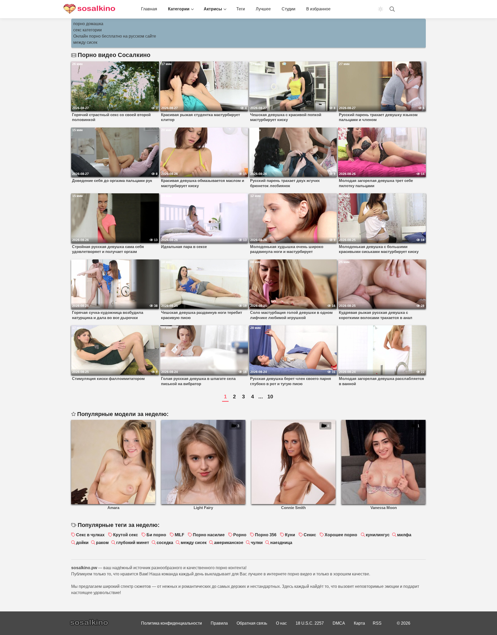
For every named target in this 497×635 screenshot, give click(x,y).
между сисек (85, 42)
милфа (404, 535)
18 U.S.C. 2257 (310, 623)
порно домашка (88, 24)
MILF (179, 535)
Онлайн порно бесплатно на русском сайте (114, 36)
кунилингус (378, 535)
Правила (219, 623)
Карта (359, 623)
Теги (240, 9)
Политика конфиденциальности (171, 623)
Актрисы (213, 9)
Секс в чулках (90, 535)
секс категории (87, 30)
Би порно (156, 535)
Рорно (239, 535)
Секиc (310, 535)
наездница (281, 542)
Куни (290, 535)
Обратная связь (252, 623)
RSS (377, 623)
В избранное (318, 9)
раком (102, 542)
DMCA (339, 623)
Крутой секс (125, 535)
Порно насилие (209, 535)
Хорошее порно (341, 535)
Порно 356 (265, 535)
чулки (257, 542)
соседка (165, 542)
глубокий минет (132, 542)
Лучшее (263, 9)
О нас (281, 623)
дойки (82, 542)
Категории (178, 9)
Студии (288, 9)
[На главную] (89, 9)
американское (228, 542)
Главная (149, 9)
